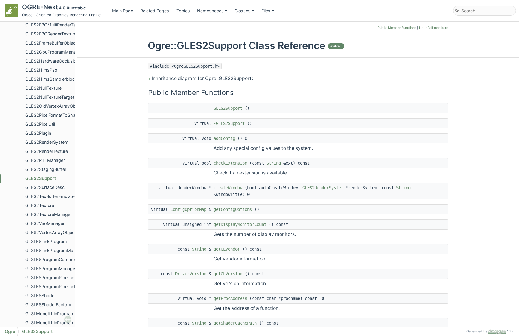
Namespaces (210, 10)
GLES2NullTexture (43, 88)
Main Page (122, 10)
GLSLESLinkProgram (46, 241)
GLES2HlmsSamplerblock (51, 79)
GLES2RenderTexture (46, 151)
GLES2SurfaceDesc (45, 187)
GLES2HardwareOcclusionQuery (58, 60)
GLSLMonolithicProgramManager (58, 322)
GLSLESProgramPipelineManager (58, 286)
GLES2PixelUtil (40, 124)
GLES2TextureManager (48, 214)
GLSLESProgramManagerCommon (60, 268)
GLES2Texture (39, 205)
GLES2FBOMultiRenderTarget (54, 24)
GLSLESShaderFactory (48, 304)
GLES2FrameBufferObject (51, 42)
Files (265, 10)
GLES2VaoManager (45, 223)
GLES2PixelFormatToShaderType (58, 115)
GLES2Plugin (38, 133)
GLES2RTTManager (45, 160)
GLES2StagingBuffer (45, 169)
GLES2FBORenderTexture (50, 33)
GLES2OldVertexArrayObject (54, 106)
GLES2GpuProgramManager (54, 51)
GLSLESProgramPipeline (49, 277)
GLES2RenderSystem (46, 142)
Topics (183, 10)
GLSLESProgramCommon (51, 259)
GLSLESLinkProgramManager (55, 250)
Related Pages (154, 10)
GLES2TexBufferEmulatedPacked (58, 196)
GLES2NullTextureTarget (49, 97)
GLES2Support (40, 178)
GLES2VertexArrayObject (50, 232)
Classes (242, 10)
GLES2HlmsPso (41, 69)
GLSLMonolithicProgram (49, 313)
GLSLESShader (40, 295)
